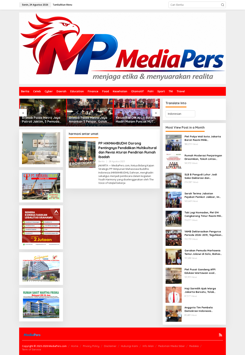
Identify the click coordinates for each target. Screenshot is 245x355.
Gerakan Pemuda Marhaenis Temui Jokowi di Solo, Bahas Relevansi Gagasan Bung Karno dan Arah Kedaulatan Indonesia (202, 252)
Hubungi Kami (129, 346)
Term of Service (31, 349)
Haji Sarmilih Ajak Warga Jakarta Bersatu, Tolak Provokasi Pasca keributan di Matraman (203, 290)
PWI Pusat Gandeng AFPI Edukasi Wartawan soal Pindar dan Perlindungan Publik (200, 271)
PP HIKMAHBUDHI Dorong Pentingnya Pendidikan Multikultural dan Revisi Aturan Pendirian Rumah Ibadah (127, 150)
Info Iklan (148, 346)
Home (74, 346)
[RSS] (220, 334)
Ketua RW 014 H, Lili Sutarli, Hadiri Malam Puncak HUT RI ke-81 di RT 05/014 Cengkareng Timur (136, 120)
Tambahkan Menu (62, 4)
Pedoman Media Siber (171, 346)
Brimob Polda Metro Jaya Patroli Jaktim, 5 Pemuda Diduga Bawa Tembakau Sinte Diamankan (41, 120)
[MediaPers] (122, 48)
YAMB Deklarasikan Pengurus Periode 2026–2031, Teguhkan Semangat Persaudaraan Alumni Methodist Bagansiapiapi (203, 233)
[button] (222, 5)
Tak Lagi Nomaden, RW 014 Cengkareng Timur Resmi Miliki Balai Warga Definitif (204, 214)
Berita (101, 161)
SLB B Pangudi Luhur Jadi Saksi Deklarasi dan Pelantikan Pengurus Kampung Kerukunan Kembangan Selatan (201, 176)
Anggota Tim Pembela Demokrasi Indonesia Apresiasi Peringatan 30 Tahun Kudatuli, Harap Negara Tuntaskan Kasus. (201, 309)
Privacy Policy (91, 346)
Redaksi (194, 346)
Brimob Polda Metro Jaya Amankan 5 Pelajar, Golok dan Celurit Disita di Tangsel (88, 120)
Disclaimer (110, 346)
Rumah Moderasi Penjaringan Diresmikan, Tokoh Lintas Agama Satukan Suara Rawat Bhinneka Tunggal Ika (203, 157)
